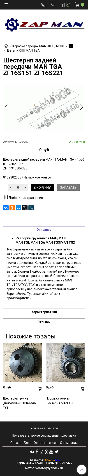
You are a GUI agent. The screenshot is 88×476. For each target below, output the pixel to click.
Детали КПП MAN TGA (23, 50)
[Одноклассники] (12, 207)
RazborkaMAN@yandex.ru (44, 468)
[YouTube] (51, 451)
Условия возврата (44, 428)
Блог (27, 443)
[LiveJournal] (31, 207)
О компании (69, 443)
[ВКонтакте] (6, 207)
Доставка (68, 435)
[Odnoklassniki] (46, 451)
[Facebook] (37, 451)
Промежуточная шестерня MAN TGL (60, 401)
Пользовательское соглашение (35, 435)
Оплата (15, 443)
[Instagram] (41, 451)
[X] (25, 207)
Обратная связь (46, 443)
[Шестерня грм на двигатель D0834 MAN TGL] (22, 362)
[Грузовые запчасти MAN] (44, 23)
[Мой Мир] (18, 207)
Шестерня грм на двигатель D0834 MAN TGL (19, 403)
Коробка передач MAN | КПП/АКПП (38, 46)
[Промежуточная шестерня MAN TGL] (65, 362)
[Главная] (6, 46)
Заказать (68, 187)
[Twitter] (56, 451)
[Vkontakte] (32, 451)
